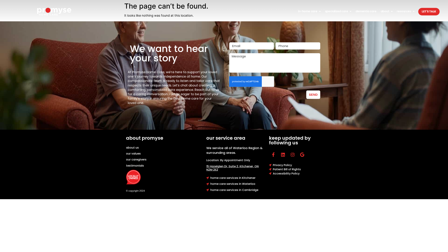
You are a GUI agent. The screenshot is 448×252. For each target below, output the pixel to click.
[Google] (302, 154)
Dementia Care (366, 11)
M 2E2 (214, 170)
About (385, 11)
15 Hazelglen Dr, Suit (223, 166)
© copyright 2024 (135, 190)
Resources (404, 11)
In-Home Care (307, 11)
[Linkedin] (283, 154)
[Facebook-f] (273, 154)
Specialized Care (336, 11)
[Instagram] (292, 154)
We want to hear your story (169, 53)
